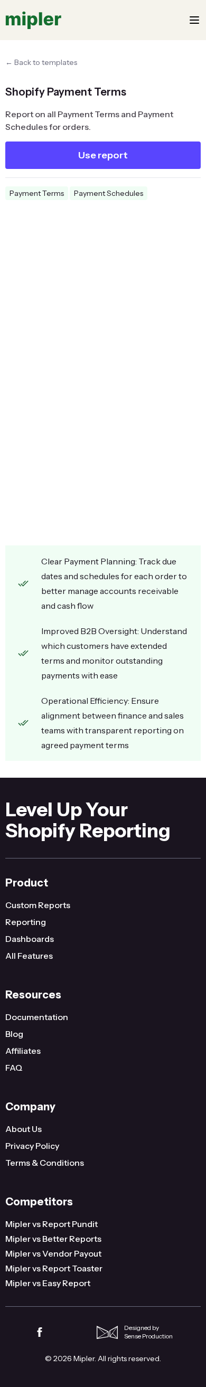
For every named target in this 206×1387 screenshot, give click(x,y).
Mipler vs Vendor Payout (53, 1253)
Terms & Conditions (44, 1162)
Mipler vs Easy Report (47, 1283)
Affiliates (23, 1050)
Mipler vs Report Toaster (53, 1268)
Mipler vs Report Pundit (51, 1224)
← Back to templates (41, 62)
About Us (23, 1129)
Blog (14, 1034)
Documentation (36, 1017)
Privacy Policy (32, 1145)
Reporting (25, 922)
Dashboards (29, 938)
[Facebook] (39, 1332)
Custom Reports (37, 905)
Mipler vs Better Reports (53, 1238)
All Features (29, 955)
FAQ (14, 1067)
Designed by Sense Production (148, 1332)
